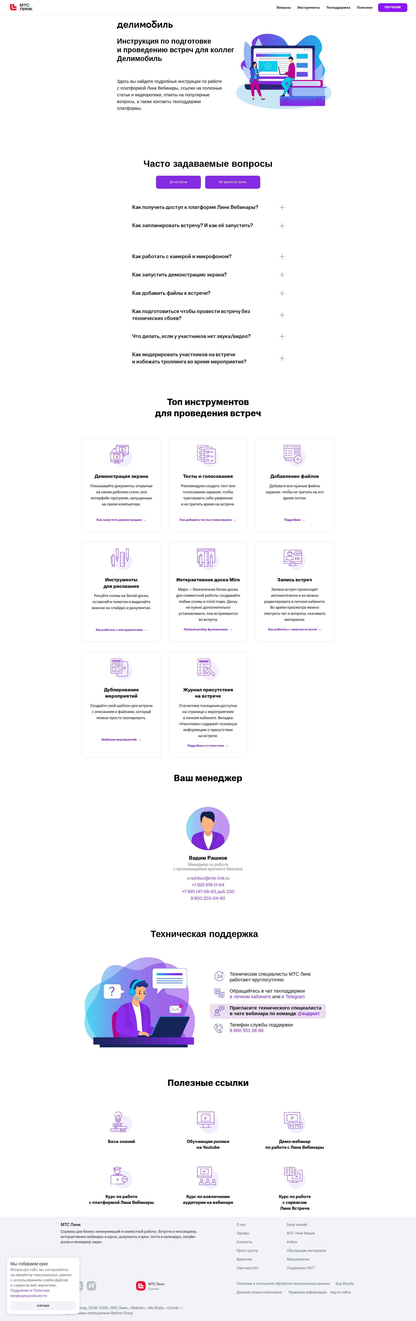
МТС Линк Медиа (301, 1233)
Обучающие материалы (306, 1251)
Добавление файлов (294, 476)
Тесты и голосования (208, 476)
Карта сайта (341, 1292)
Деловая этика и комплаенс (259, 1292)
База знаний (297, 1225)
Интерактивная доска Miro (208, 580)
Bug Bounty (345, 1284)
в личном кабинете (250, 996)
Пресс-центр (247, 1251)
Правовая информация (308, 1292)
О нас (241, 1225)
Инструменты (308, 8)
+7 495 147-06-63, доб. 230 (208, 891)
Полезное (365, 8)
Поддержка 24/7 (300, 1268)
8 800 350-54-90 (208, 898)
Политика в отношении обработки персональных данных (283, 1284)
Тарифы (243, 1233)
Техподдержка (338, 8)
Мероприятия (298, 1259)
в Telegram (293, 996)
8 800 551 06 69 (246, 1030)
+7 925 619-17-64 (208, 885)
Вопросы (284, 8)
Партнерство (247, 1268)
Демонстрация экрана (121, 476)
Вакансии (244, 1259)
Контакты (244, 1242)
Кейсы (292, 1242)
